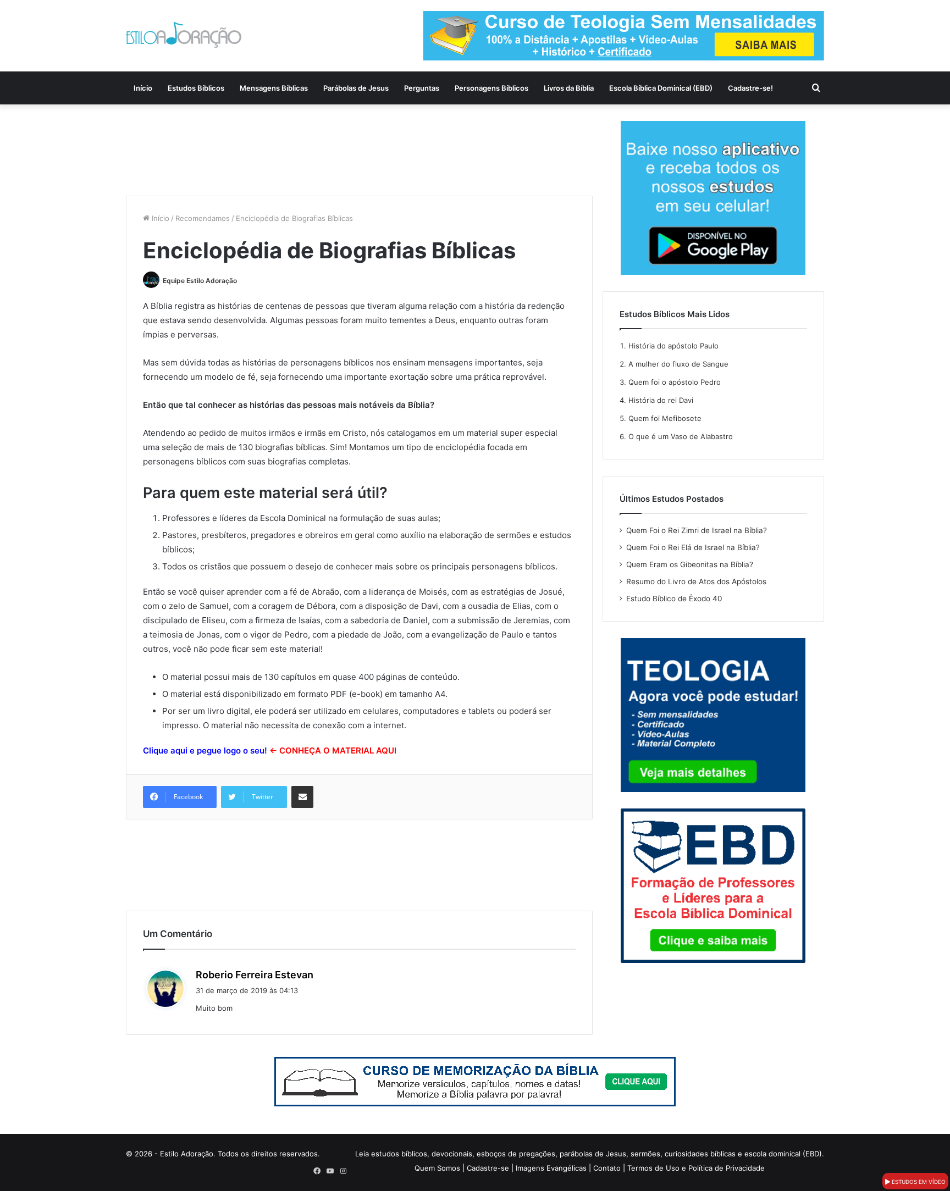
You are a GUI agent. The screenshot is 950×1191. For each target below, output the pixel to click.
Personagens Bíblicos (491, 88)
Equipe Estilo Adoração (200, 280)
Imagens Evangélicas (551, 1168)
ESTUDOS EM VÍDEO (918, 1181)
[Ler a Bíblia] (475, 1081)
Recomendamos (202, 218)
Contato (607, 1168)
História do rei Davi (660, 400)
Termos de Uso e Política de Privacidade (696, 1168)
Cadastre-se (488, 1168)
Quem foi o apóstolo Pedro (674, 382)
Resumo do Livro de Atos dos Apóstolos (696, 581)
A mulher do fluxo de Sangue (678, 363)
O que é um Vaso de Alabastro (680, 436)
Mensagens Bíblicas (274, 88)
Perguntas (421, 88)
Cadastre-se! (750, 88)
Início (143, 88)
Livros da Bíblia (569, 88)
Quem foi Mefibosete (665, 418)
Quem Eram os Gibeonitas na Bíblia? (689, 564)
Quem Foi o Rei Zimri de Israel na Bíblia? (696, 530)
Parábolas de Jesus (356, 88)
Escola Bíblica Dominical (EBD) (660, 88)
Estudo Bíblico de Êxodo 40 (674, 598)
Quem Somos (437, 1168)
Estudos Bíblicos (196, 88)
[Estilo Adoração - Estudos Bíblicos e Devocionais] (183, 35)
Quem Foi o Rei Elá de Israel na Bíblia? (693, 547)
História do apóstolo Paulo (673, 345)
